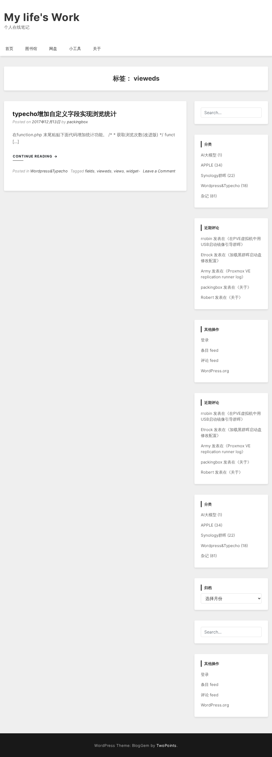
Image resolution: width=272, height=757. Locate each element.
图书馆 (31, 48)
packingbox (77, 121)
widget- (133, 171)
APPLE (207, 165)
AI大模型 (208, 155)
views (119, 171)
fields (90, 171)
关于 (97, 48)
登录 (205, 339)
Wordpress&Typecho (49, 171)
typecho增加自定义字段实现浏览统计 (64, 114)
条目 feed (209, 350)
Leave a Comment (159, 171)
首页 (9, 48)
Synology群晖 (213, 175)
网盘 (53, 48)
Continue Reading (33, 156)
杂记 (205, 195)
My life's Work (42, 17)
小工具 (75, 48)
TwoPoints (166, 745)
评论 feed (209, 360)
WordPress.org (215, 370)
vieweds (104, 171)
